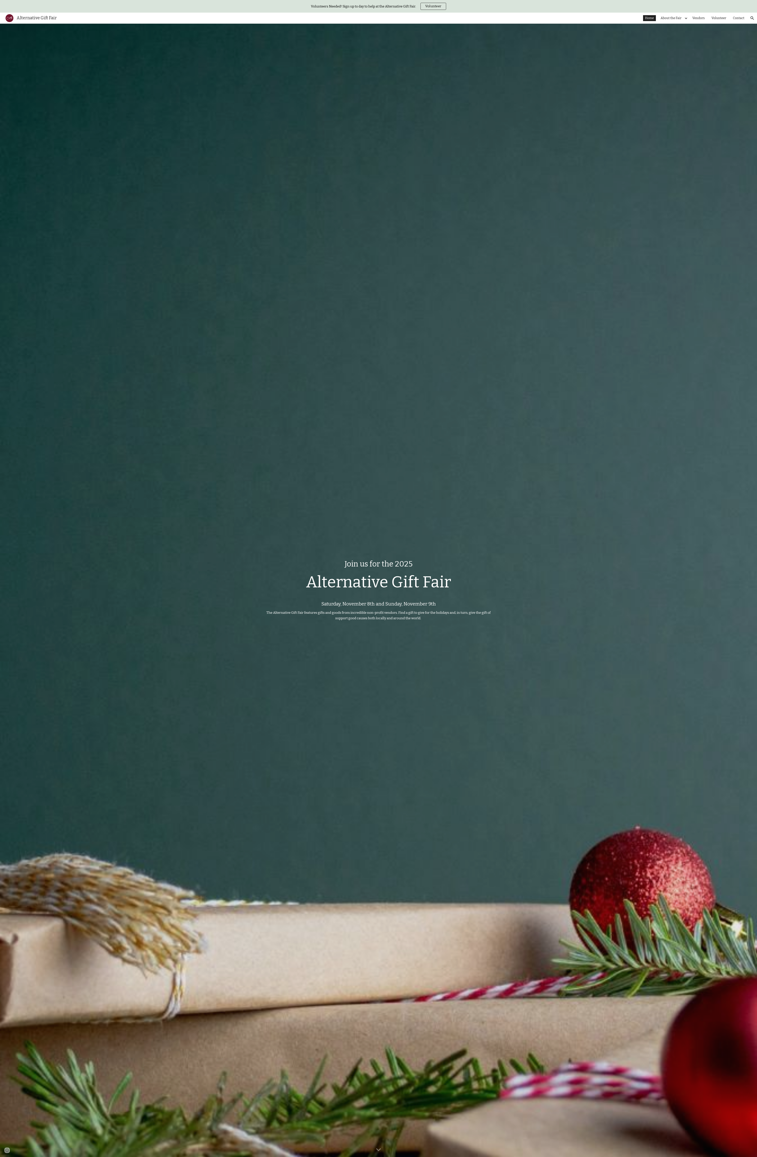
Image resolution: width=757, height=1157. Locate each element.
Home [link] (649, 18)
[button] (752, 18)
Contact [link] (738, 18)
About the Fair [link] (671, 18)
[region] (378, 6)
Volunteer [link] (718, 18)
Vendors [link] (698, 18)
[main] (378, 577)
